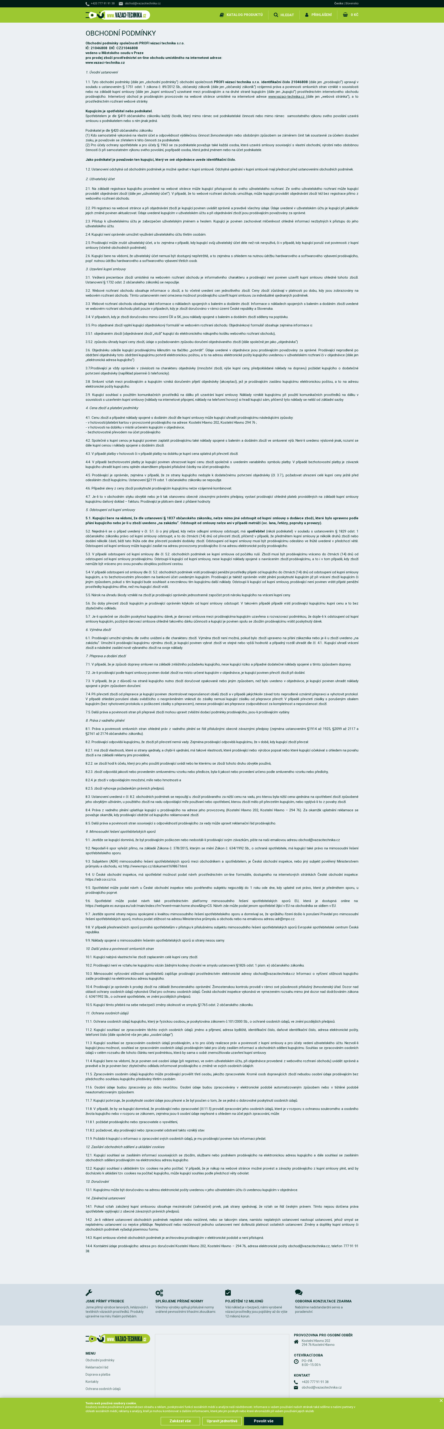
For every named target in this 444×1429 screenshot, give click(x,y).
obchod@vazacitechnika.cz (143, 3)
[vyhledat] (276, 15)
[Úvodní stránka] (118, 15)
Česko (338, 3)
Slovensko (351, 3)
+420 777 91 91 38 (103, 3)
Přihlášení (321, 15)
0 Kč (354, 15)
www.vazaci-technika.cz (287, 96)
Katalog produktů (245, 15)
